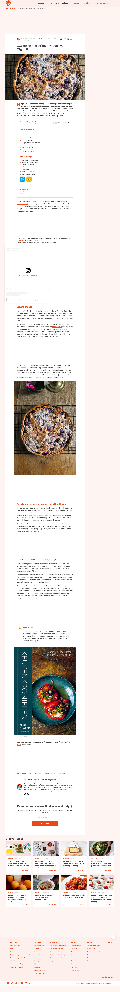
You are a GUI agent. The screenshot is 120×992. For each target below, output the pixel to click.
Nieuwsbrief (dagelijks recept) (20, 955)
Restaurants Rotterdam (58, 952)
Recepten (42, 3)
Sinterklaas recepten (93, 946)
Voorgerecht (38, 958)
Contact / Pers (15, 946)
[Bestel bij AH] (22, 179)
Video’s (110, 943)
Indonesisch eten (76, 958)
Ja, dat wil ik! (45, 823)
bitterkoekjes (57, 327)
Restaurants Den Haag (57, 955)
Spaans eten (75, 961)
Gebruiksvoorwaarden (17, 967)
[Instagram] (25, 794)
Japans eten (75, 964)
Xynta (111, 983)
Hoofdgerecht (39, 961)
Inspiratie (87, 3)
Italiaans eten (75, 955)
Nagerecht (37, 967)
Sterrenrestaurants (56, 958)
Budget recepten (40, 970)
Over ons (13, 949)
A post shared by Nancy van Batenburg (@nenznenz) (28, 300)
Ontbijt (36, 949)
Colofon (12, 952)
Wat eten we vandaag (59, 3)
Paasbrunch (91, 961)
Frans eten (74, 967)
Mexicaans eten (76, 946)
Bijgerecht (37, 964)
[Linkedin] (28, 794)
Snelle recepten (39, 973)
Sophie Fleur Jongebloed (27, 38)
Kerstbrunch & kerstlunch (95, 952)
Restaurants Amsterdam (58, 946)
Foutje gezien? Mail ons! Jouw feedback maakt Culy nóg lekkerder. (41, 773)
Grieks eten (74, 949)
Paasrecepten (91, 958)
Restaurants (101, 3)
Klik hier (20, 240)
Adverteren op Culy (16, 964)
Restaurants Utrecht (56, 949)
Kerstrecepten (39, 946)
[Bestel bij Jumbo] (29, 179)
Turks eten (74, 952)
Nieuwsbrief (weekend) (17, 958)
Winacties (13, 961)
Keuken (76, 3)
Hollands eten (75, 970)
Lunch (36, 952)
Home (6, 8)
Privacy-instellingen (106, 977)
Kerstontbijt (90, 955)
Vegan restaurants (56, 961)
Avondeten (38, 955)
